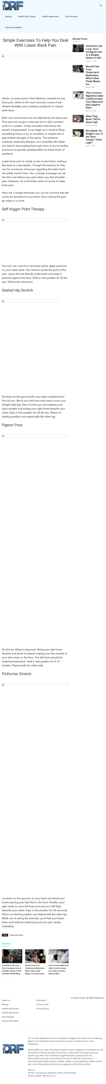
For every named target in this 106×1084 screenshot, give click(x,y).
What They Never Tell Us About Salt (93, 119)
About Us (6, 1000)
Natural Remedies (13, 27)
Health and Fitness (27, 16)
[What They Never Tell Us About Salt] (78, 118)
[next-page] (8, 979)
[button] (100, 5)
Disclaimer (41, 1000)
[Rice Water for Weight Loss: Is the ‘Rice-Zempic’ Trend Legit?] (78, 133)
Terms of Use (42, 1004)
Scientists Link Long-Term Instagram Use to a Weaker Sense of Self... (94, 51)
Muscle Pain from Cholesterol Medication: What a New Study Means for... (93, 75)
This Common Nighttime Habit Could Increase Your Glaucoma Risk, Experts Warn (94, 100)
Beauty (8, 16)
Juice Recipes (72, 16)
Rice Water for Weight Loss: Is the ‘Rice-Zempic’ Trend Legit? (94, 136)
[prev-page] (3, 979)
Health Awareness (50, 16)
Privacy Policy (42, 1008)
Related (6, 943)
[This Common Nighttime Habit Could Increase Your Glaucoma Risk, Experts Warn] (58, 956)
